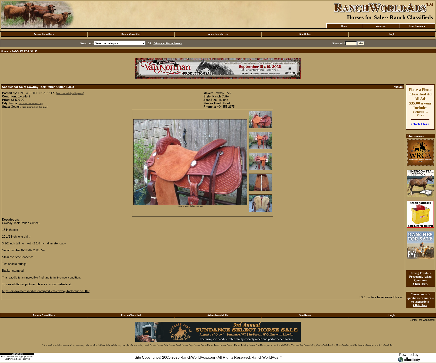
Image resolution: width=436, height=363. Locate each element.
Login (392, 34)
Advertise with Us (218, 34)
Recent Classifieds (44, 34)
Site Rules (305, 34)
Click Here (420, 124)
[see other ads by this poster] (70, 93)
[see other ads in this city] (30, 103)
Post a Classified (130, 34)
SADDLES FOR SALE (24, 51)
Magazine (381, 26)
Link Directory (417, 26)
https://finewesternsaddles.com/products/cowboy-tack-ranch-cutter (45, 291)
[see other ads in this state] (35, 107)
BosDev (8, 359)
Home (344, 26)
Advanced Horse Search (168, 43)
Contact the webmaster (422, 319)
